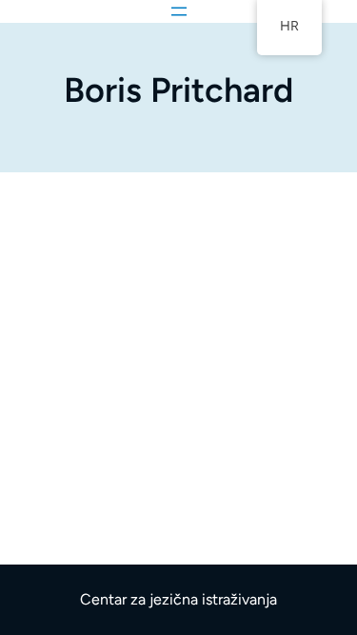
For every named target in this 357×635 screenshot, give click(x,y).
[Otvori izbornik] (179, 11)
